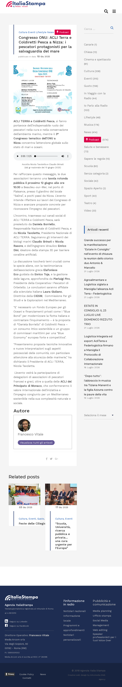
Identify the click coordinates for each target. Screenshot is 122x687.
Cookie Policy (26, 674)
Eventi (31, 32)
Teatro (88, 203)
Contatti (27, 678)
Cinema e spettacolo (97, 59)
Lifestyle (41, 32)
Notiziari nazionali (74, 611)
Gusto (40, 518)
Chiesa (88, 52)
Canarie (89, 44)
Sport (87, 195)
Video (87, 210)
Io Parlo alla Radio (96, 105)
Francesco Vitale (30, 434)
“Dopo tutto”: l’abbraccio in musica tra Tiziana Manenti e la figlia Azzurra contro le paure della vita (98, 385)
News (50, 32)
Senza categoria (94, 173)
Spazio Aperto (93, 188)
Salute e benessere (96, 147)
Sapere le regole (94, 158)
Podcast (64, 32)
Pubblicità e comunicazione (104, 602)
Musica (88, 124)
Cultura (23, 32)
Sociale (88, 180)
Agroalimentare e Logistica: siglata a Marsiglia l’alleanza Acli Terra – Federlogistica (98, 286)
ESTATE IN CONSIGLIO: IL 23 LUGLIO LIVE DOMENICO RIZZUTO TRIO (98, 315)
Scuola (88, 166)
